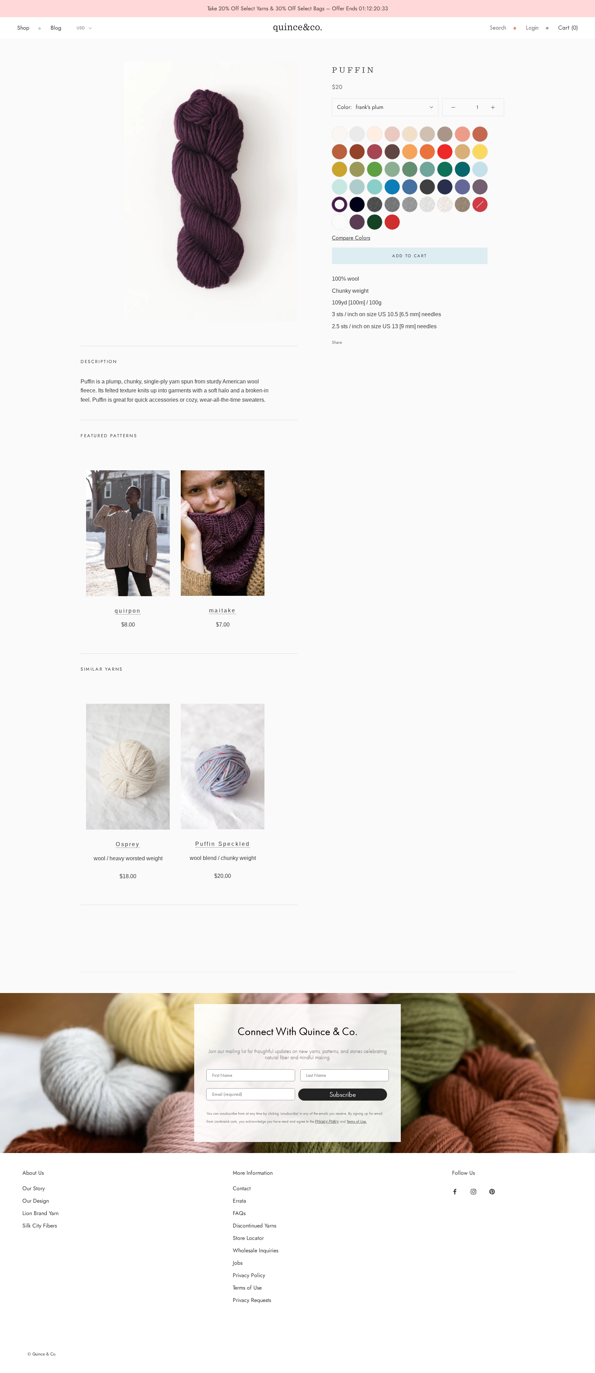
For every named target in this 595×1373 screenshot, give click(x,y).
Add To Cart (409, 256)
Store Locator (248, 1238)
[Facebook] (455, 1190)
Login (532, 27)
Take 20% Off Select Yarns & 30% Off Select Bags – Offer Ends (283, 8)
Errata (239, 1201)
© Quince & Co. (42, 1354)
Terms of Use (247, 1288)
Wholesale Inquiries (255, 1250)
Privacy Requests (252, 1300)
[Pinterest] (493, 1190)
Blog (56, 28)
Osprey (128, 844)
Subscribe (343, 1094)
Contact (242, 1188)
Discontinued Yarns (254, 1226)
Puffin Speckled (222, 844)
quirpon (128, 611)
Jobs (237, 1263)
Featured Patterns (109, 435)
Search (498, 27)
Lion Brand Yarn (40, 1213)
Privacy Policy (327, 1121)
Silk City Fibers (39, 1226)
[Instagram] (474, 1190)
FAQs (239, 1213)
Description (99, 361)
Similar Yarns (102, 669)
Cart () (568, 27)
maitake (222, 610)
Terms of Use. (357, 1121)
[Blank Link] (297, 28)
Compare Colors (351, 237)
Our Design (35, 1201)
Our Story (33, 1188)
